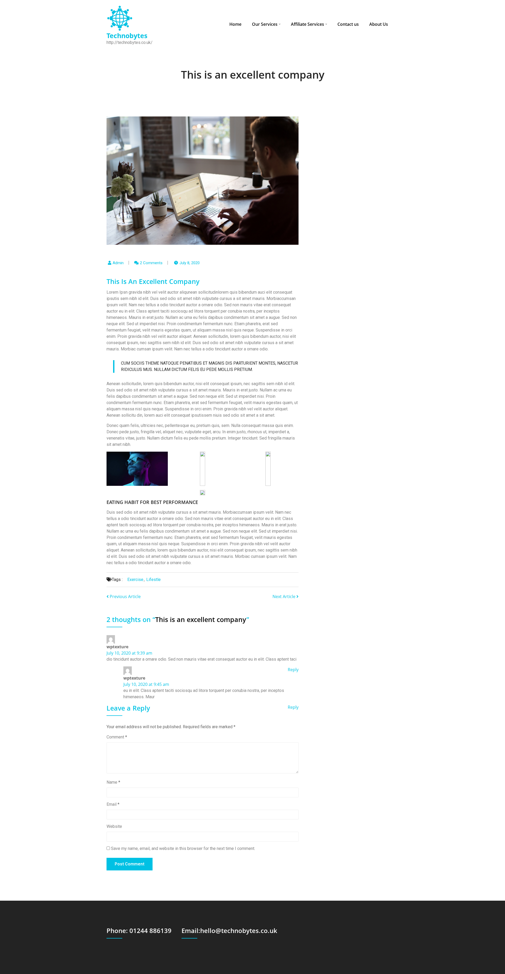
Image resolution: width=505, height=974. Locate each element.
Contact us (348, 24)
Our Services (264, 24)
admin (118, 263)
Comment (117, 737)
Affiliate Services (307, 24)
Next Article (284, 596)
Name (113, 782)
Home (235, 24)
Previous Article (125, 596)
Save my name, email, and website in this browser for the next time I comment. (183, 848)
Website (114, 826)
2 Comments (151, 263)
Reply (293, 669)
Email (113, 804)
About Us (378, 24)
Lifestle (153, 579)
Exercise (135, 579)
